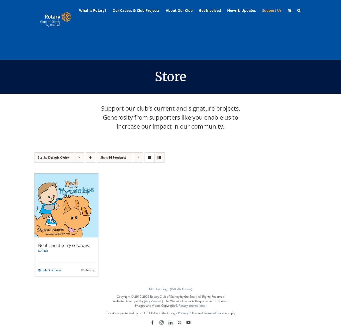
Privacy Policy (187, 313)
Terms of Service (215, 313)
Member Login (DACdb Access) (170, 289)
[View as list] (159, 157)
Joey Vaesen (152, 301)
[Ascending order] (90, 157)
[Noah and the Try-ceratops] (66, 205)
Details (90, 270)
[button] (299, 10)
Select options (51, 270)
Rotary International (192, 305)
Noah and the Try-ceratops (63, 245)
